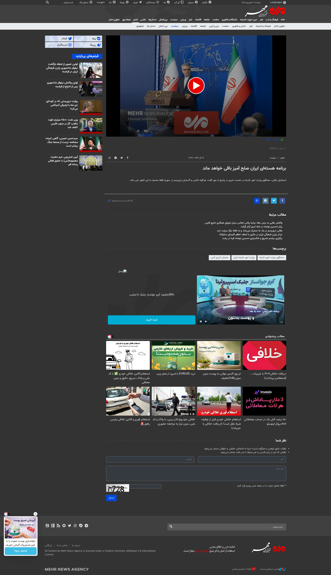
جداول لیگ (84, 2)
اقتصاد (198, 20)
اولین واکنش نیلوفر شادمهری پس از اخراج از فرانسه (62, 85)
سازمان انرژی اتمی (220, 257)
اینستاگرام (151, 2)
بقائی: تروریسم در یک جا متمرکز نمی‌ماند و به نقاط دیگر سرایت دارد (249, 231)
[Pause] (200, 321)
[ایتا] (47, 526)
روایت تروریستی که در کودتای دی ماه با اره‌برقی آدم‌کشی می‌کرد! (62, 105)
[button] (196, 85)
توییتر (135, 2)
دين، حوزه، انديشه (248, 20)
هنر (261, 20)
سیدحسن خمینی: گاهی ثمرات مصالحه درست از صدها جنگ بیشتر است (61, 142)
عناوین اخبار (279, 26)
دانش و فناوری (239, 26)
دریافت (273, 140)
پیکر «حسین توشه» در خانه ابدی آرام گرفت (261, 227)
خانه (283, 20)
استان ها (151, 26)
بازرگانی (48, 545)
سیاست (174, 20)
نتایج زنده (101, 2)
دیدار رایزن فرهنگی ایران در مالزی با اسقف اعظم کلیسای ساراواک (250, 235)
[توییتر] (69, 526)
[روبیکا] (64, 526)
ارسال (111, 498)
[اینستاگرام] (75, 526)
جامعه (207, 20)
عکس (143, 20)
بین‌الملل (163, 20)
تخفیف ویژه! (20, 551)
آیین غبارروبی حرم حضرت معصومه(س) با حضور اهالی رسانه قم (63, 161)
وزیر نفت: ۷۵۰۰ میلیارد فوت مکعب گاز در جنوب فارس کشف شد (63, 124)
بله (164, 2)
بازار (190, 20)
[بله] (80, 526)
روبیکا (122, 2)
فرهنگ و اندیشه (263, 26)
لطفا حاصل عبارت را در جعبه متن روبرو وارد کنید (261, 486)
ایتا (110, 2)
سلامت (215, 20)
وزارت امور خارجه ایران (244, 257)
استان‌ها (152, 20)
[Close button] (35, 514)
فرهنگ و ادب (272, 20)
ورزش (183, 20)
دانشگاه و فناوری (229, 20)
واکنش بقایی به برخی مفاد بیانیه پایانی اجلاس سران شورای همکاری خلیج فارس (243, 223)
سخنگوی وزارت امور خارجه (271, 257)
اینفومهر (140, 26)
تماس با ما (62, 545)
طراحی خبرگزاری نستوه (269, 569)
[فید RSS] (58, 526)
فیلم (135, 20)
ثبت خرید (151, 319)
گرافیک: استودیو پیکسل (242, 569)
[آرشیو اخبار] (52, 526)
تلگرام (205, 2)
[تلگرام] (86, 526)
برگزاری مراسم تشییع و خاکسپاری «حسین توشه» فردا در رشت (252, 238)
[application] (196, 86)
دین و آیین (214, 26)
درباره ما (76, 545)
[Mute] (206, 321)
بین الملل (163, 26)
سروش (191, 2)
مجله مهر (126, 20)
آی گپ (177, 2)
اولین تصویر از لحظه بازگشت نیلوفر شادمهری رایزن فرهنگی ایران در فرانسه (62, 68)
